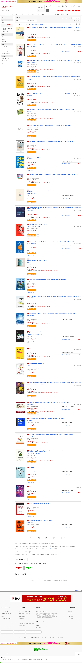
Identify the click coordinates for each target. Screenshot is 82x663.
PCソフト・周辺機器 (40, 14)
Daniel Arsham (29, 95)
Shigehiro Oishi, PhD (31, 193)
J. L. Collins (29, 299)
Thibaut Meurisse (30, 79)
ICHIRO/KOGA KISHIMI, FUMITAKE (34, 226)
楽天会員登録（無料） (39, 7)
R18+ (80, 14)
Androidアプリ (39, 627)
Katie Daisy (29, 111)
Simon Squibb (29, 349)
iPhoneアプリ (39, 625)
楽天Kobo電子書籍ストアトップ (37, 637)
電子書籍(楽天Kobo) (69, 14)
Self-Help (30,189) (6, 31)
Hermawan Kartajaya (36, 487)
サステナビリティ (44, 659)
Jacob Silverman (36, 453)
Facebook (70, 611)
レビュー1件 (35, 264)
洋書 (3, 22)
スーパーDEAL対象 (5, 58)
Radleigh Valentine (30, 281)
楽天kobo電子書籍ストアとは (6, 613)
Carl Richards (29, 420)
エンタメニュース (49, 14)
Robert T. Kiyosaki (30, 385)
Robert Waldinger (30, 436)
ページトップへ (78, 654)
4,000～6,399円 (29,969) (6, 48)
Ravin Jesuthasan (30, 334)
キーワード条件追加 (76, 18)
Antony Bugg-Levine (31, 46)
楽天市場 (79, 6)
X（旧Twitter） (71, 616)
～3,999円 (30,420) (5, 46)
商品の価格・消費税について (42, 611)
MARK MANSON (30, 522)
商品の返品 (21, 621)
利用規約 (2, 616)
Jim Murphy (29, 317)
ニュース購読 (70, 618)
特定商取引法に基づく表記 (34, 659)
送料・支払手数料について (24, 611)
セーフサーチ (66, 18)
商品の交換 (21, 618)
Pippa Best (29, 262)
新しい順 (37, 24)
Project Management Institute (33, 127)
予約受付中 (4, 41)
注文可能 (3, 36)
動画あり (3, 63)
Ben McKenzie (29, 453)
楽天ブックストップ (23, 637)
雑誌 (12, 14)
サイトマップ (60, 637)
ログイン (41, 6)
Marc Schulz (36, 436)
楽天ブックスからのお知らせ (6, 618)
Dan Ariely (29, 243)
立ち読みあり (4, 60)
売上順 (33, 24)
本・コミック (7, 14)
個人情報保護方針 (24, 659)
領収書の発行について (23, 625)
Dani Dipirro (29, 175)
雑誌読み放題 (56, 14)
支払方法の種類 (22, 616)
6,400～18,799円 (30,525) (7, 51)
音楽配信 (62, 14)
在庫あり (3, 39)
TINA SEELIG (29, 505)
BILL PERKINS (29, 158)
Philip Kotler (29, 487)
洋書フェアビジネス (31, 170)
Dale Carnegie (29, 30)
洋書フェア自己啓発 (31, 238)
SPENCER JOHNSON (31, 365)
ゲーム (29, 14)
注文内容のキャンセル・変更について (26, 623)
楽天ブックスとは (4, 611)
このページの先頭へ (78, 590)
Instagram (70, 613)
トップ (2, 14)
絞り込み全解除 (76, 20)
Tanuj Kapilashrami (38, 334)
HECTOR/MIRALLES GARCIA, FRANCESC (35, 469)
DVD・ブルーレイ (23, 14)
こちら (50, 548)
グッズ (33, 14)
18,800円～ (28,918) (5, 53)
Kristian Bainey (30, 210)
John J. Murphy (30, 404)
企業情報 (17, 659)
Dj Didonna (29, 142)
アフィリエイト (51, 637)
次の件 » (64, 537)
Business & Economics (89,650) (7, 29)
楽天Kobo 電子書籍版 (66, 51)
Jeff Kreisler (33, 243)
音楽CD (16, 14)
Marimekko (29, 62)
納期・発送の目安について (24, 613)
